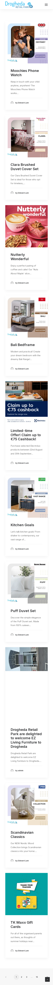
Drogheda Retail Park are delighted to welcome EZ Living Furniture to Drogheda (26, 738)
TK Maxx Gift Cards (22, 924)
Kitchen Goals (22, 525)
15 (37, 977)
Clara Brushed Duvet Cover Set (24, 166)
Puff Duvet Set (23, 611)
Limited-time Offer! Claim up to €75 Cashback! (26, 435)
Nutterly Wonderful (20, 256)
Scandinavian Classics (22, 834)
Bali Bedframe (23, 345)
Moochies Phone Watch (25, 73)
